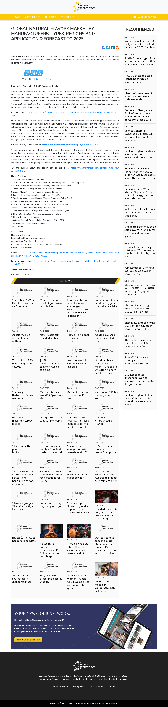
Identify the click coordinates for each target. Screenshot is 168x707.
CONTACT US (67, 17)
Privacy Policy (79, 686)
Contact (111, 686)
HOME (17, 17)
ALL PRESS (50, 17)
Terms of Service (61, 686)
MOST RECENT (32, 17)
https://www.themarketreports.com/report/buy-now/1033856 (71, 144)
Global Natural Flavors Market (26, 91)
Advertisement (97, 686)
